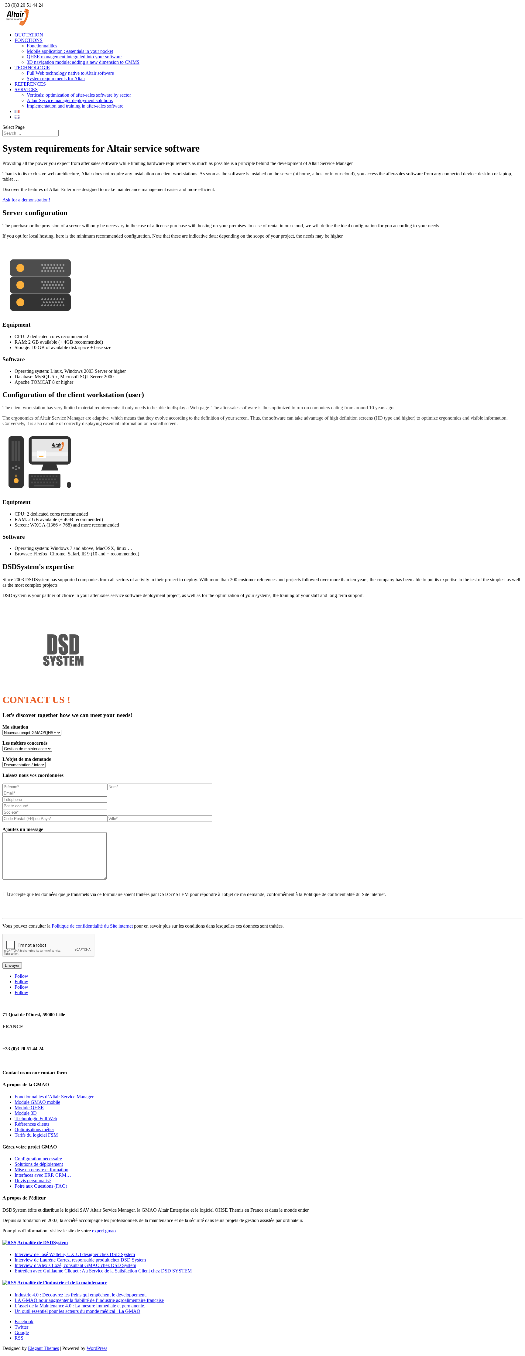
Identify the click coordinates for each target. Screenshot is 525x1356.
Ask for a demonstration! (26, 199)
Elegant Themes (43, 1348)
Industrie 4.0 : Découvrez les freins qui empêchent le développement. (81, 1294)
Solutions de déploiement (39, 1164)
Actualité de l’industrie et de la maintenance (62, 1282)
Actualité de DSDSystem (42, 1242)
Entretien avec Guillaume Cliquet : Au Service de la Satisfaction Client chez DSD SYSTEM (103, 1270)
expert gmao (104, 1230)
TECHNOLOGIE (32, 67)
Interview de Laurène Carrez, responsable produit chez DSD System (80, 1259)
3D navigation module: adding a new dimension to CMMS (83, 62)
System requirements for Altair (56, 78)
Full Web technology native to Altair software (70, 73)
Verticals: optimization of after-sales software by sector (79, 95)
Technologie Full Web (36, 1118)
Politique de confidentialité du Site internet (92, 926)
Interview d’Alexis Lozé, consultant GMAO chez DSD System (75, 1265)
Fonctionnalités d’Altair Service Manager (54, 1096)
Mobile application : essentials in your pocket (70, 51)
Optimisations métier (34, 1129)
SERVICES (26, 89)
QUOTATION (29, 34)
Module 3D (26, 1113)
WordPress (97, 1348)
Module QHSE (29, 1107)
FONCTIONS (29, 40)
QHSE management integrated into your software (74, 56)
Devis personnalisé (33, 1180)
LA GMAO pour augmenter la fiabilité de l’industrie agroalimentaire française (89, 1300)
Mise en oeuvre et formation (41, 1169)
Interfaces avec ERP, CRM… (43, 1175)
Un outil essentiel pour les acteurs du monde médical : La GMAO (77, 1311)
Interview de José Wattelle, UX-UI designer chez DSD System (75, 1254)
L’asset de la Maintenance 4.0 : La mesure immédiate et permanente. (80, 1305)
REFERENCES (30, 84)
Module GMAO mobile (37, 1102)
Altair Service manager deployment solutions (70, 100)
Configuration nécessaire (38, 1158)
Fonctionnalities (42, 45)
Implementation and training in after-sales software (75, 105)
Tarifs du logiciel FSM (36, 1135)
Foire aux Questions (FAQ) (41, 1186)
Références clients (32, 1124)
